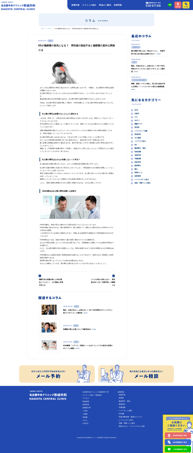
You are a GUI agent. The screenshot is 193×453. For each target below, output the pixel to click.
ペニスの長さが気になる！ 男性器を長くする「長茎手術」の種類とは (103, 282)
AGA (136, 110)
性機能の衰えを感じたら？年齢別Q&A (79, 329)
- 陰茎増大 (122, 404)
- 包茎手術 (122, 395)
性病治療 (137, 152)
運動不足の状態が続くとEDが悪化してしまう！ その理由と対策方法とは (51, 282)
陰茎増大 (137, 165)
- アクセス (86, 398)
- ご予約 (85, 411)
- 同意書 (85, 417)
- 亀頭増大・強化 (124, 401)
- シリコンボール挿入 (126, 420)
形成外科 (137, 134)
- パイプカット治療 (125, 411)
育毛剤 (136, 127)
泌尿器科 (137, 176)
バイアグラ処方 (140, 141)
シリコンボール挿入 (139, 80)
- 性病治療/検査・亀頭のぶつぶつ (130, 417)
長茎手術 (136, 47)
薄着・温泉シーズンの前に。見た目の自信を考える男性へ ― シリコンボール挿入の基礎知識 (148, 86)
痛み (136, 169)
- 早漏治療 (122, 407)
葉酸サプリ (138, 124)
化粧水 (136, 113)
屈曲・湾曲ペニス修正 (142, 183)
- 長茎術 (121, 398)
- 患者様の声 (87, 408)
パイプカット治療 (140, 131)
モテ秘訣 (137, 138)
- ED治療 (121, 414)
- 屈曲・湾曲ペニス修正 (127, 423)
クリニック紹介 (89, 5)
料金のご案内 (105, 5)
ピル (136, 117)
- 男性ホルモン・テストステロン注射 (132, 426)
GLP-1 (136, 120)
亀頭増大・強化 (140, 148)
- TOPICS (85, 423)
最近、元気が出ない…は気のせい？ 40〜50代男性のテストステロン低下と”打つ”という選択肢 (148, 68)
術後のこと (138, 172)
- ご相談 (85, 414)
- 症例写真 (86, 404)
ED (50, 40)
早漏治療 (137, 158)
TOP (42, 28)
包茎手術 (137, 155)
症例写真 (118, 5)
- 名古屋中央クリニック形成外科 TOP (96, 392)
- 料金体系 (86, 401)
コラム (49, 28)
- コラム (85, 420)
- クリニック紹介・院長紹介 (92, 395)
